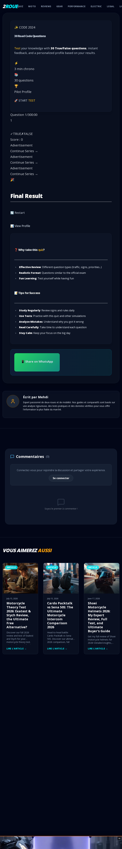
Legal (111, 6)
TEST (31, 100)
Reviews (46, 6)
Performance (77, 6)
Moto (32, 6)
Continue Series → (24, 151)
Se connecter (61, 478)
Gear (59, 6)
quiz (40, 250)
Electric (96, 6)
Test (17, 48)
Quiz (20, 6)
